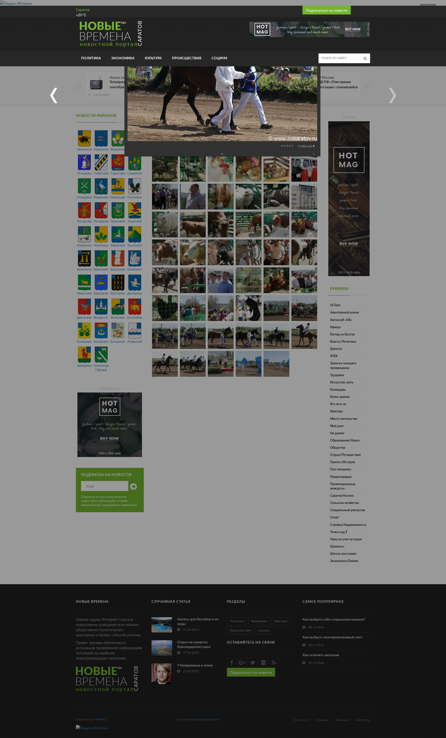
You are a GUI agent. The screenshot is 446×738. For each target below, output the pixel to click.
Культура (153, 58)
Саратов (83, 10)
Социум (219, 58)
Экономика (122, 58)
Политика (91, 58)
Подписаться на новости (326, 10)
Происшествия (186, 58)
